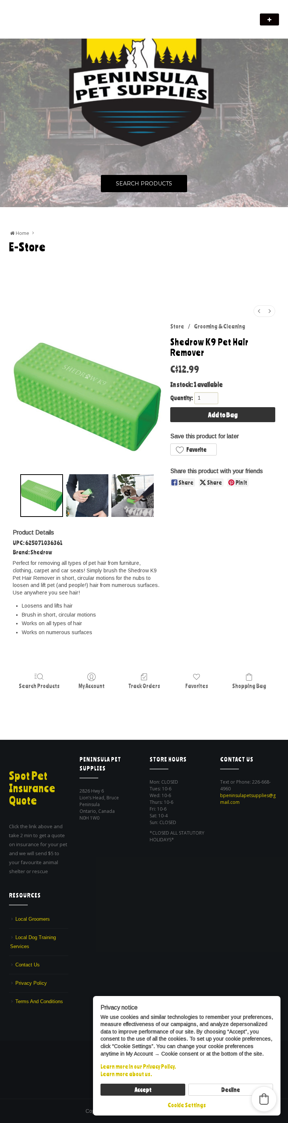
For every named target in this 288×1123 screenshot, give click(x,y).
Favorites (196, 685)
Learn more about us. (126, 1074)
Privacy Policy (31, 983)
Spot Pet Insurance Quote (32, 788)
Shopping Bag (249, 685)
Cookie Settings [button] (187, 1105)
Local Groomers (32, 919)
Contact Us (27, 965)
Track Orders (144, 685)
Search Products (144, 183)
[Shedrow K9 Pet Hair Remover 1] (87, 495)
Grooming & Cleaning (219, 326)
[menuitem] (259, 311)
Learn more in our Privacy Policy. (138, 1066)
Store (177, 326)
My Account (91, 685)
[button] (193, 449)
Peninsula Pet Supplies (45, 15)
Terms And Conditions (39, 1001)
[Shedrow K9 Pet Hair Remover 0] (41, 495)
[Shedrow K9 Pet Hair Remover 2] (132, 495)
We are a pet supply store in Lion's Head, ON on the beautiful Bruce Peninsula (91, 24)
